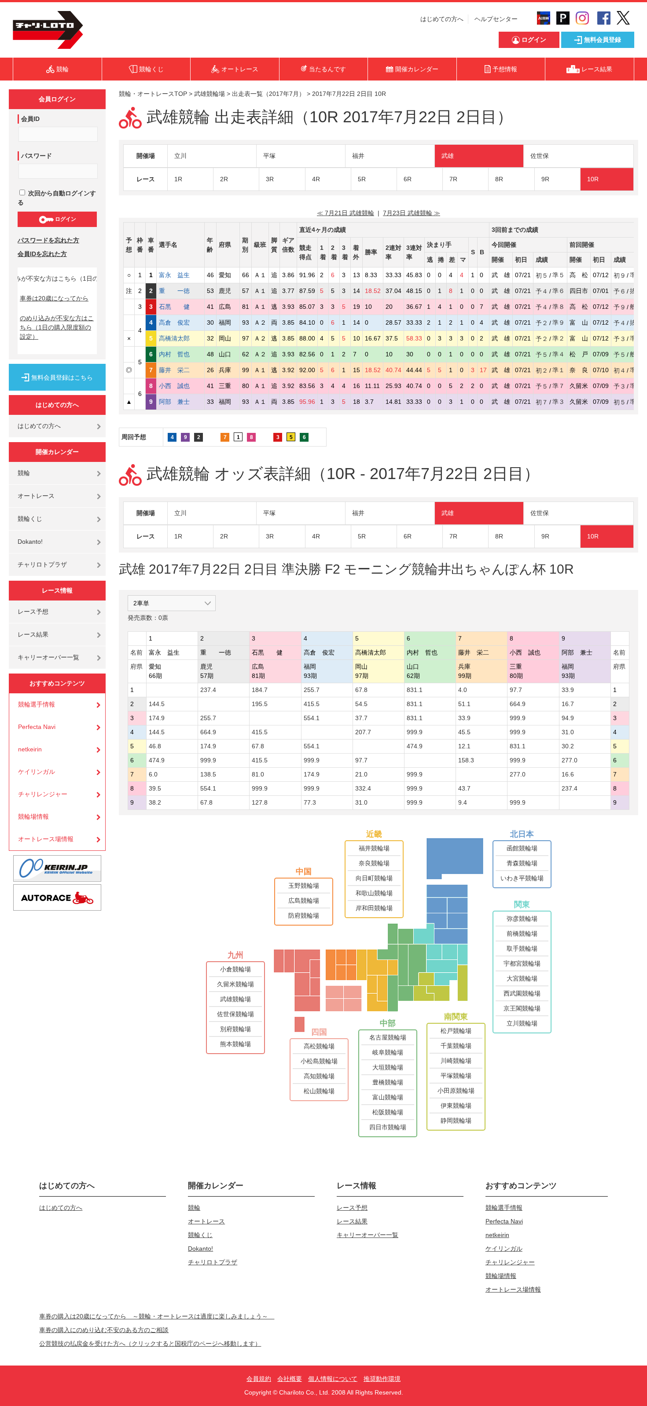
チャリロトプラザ (42, 564)
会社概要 (289, 1378)
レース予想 (33, 611)
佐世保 (539, 155)
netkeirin (30, 749)
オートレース (36, 495)
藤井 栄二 (180, 369)
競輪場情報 (33, 816)
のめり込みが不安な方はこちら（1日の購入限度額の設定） (57, 327)
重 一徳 (180, 290)
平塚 (269, 155)
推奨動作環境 (382, 1378)
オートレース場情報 (46, 838)
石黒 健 (180, 306)
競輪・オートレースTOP (153, 93)
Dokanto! (30, 541)
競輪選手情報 (36, 704)
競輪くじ (30, 518)
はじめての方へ (441, 18)
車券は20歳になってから (54, 298)
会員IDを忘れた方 (42, 253)
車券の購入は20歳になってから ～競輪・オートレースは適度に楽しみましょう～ (156, 1316)
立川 (180, 155)
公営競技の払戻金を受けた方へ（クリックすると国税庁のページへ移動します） (150, 1343)
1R (178, 179)
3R (270, 179)
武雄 (447, 155)
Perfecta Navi (36, 726)
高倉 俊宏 (180, 322)
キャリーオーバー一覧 (48, 657)
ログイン (65, 219)
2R (224, 179)
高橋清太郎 (180, 338)
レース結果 (33, 634)
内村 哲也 (180, 354)
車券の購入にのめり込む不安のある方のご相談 (104, 1329)
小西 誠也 (180, 385)
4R (316, 179)
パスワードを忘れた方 (48, 240)
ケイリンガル (36, 771)
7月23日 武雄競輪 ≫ (411, 212)
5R (362, 179)
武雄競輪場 (209, 93)
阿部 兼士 (180, 401)
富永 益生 (180, 274)
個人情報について (332, 1378)
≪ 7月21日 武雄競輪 (345, 212)
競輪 (24, 472)
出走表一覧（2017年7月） (268, 93)
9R (545, 179)
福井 (358, 155)
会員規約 (258, 1378)
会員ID (30, 118)
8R (499, 179)
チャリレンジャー (42, 794)
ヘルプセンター (496, 18)
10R (593, 179)
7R (453, 179)
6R (408, 179)
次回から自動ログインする (57, 198)
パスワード (36, 155)
